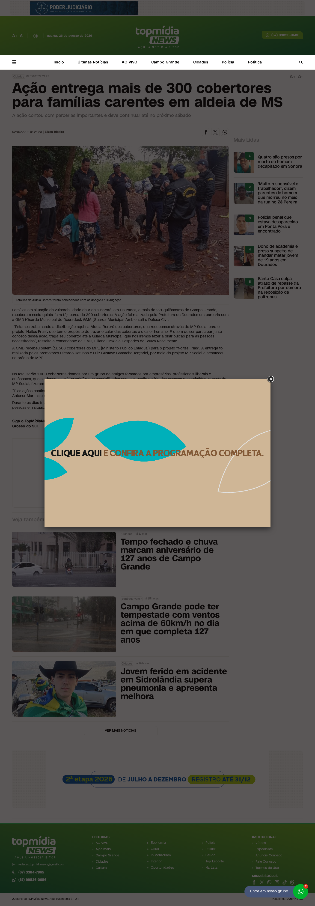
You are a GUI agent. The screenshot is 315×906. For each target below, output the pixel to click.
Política (255, 62)
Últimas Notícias (93, 62)
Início (59, 62)
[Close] (270, 379)
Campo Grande (165, 62)
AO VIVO (129, 62)
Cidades (200, 62)
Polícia (228, 62)
